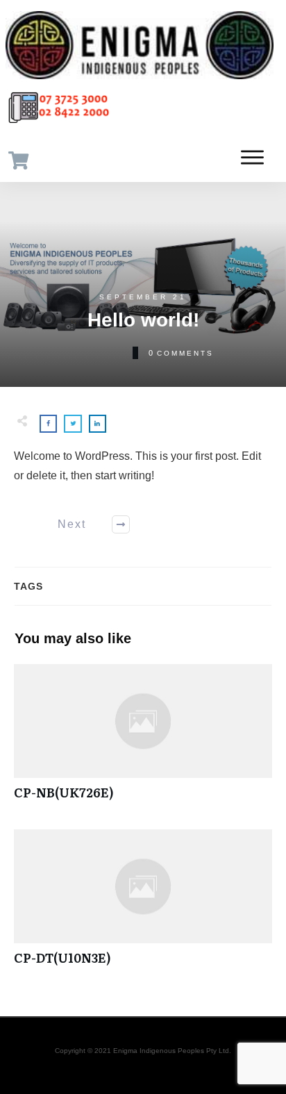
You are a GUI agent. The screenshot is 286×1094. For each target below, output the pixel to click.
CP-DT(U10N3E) (143, 904)
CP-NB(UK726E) (143, 739)
